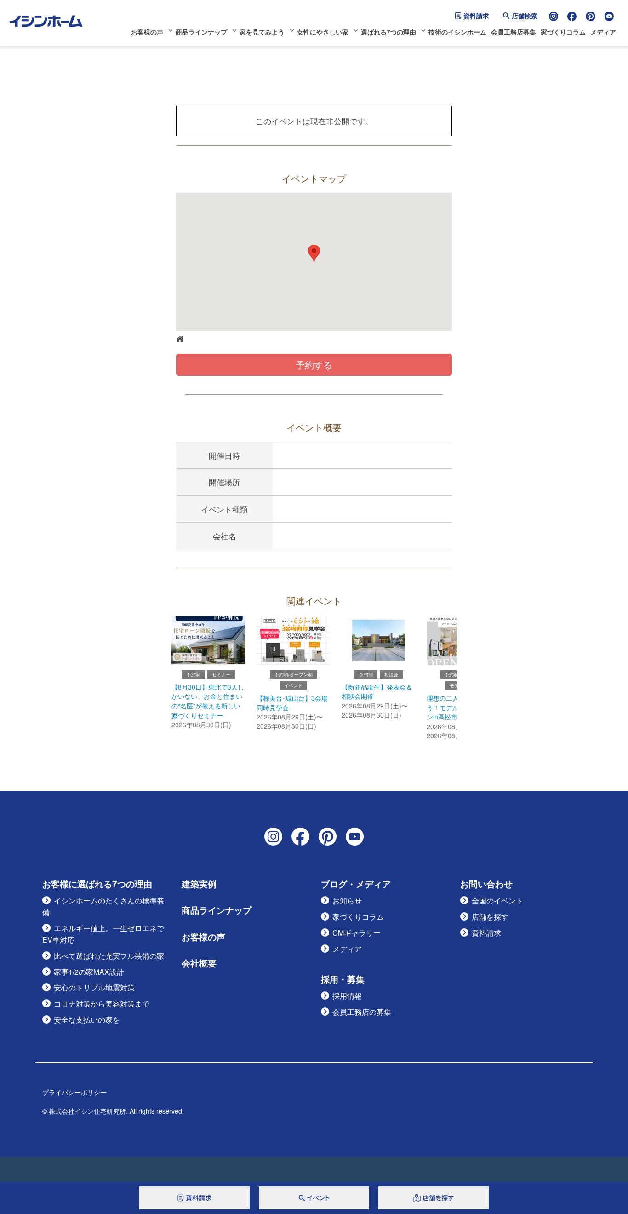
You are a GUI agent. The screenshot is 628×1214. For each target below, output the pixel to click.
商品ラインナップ (201, 31)
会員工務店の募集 (361, 1012)
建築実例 (199, 884)
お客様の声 (147, 31)
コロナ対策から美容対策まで (101, 1003)
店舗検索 (524, 15)
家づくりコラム (563, 31)
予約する (314, 364)
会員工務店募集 (513, 31)
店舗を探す (490, 916)
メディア (603, 31)
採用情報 (347, 995)
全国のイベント (497, 900)
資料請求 (476, 15)
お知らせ (347, 900)
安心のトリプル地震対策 (94, 987)
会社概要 (199, 963)
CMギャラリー (356, 932)
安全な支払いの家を (87, 1019)
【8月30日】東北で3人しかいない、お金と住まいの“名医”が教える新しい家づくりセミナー (207, 701)
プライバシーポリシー (74, 1092)
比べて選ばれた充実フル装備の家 (109, 955)
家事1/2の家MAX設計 (89, 972)
